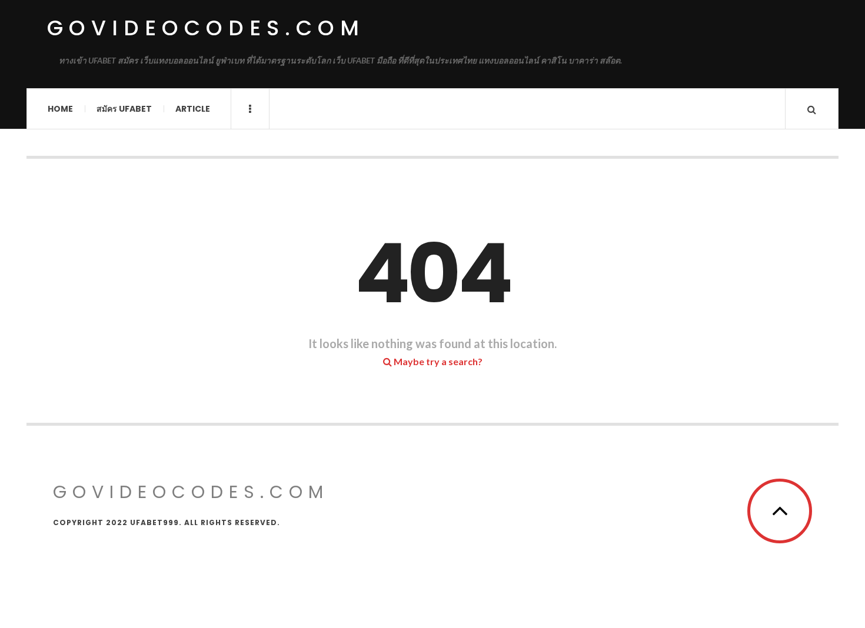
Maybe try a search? (437, 361)
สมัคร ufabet (124, 109)
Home (60, 109)
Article (192, 109)
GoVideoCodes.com (206, 28)
